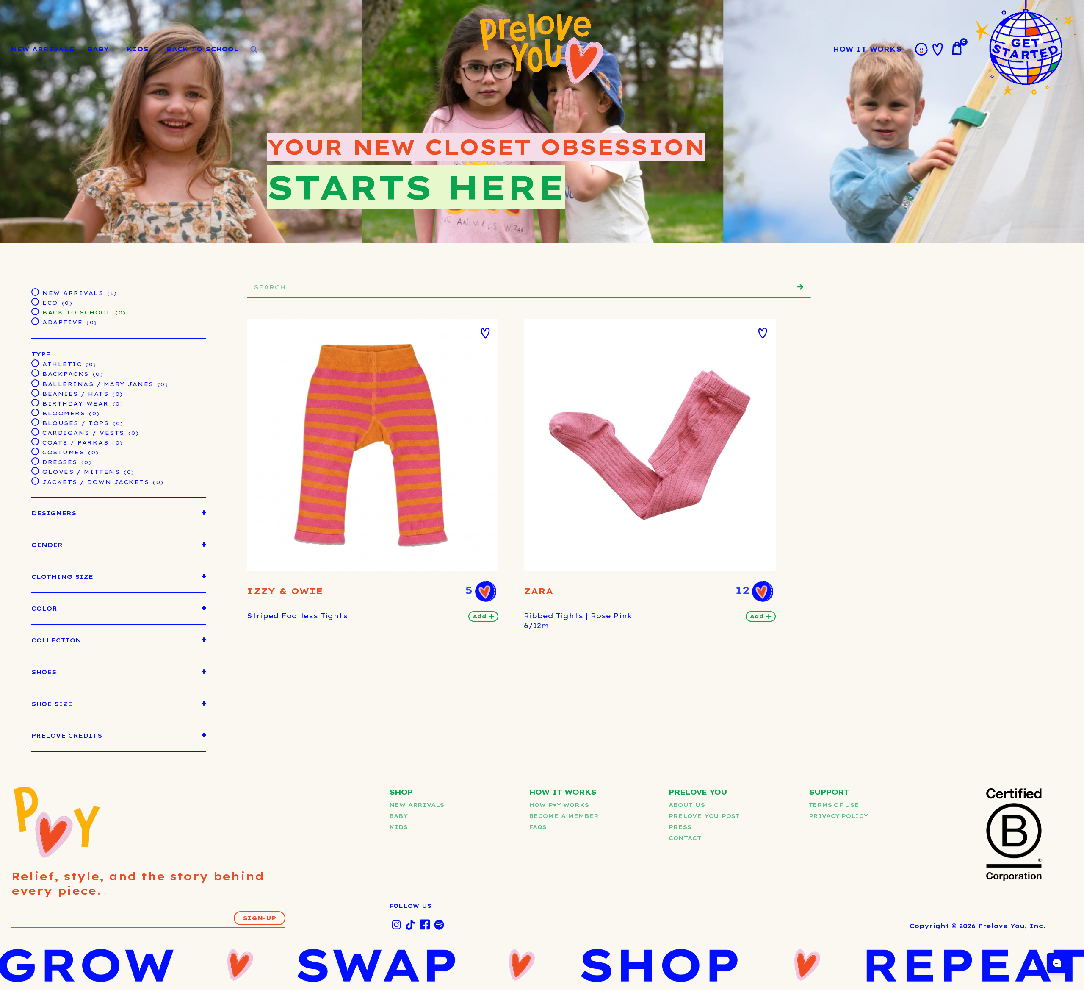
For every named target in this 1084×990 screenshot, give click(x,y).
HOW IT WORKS (867, 49)
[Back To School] (34, 311)
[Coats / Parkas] (34, 441)
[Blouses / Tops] (34, 421)
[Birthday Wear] (34, 402)
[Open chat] (1057, 963)
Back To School (202, 49)
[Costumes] (34, 451)
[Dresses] (34, 460)
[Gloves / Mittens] (34, 470)
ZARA (538, 591)
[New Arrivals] (34, 291)
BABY (98, 49)
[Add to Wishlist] (485, 333)
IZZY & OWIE (285, 591)
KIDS (138, 49)
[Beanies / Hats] (34, 392)
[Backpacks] (34, 372)
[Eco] (34, 301)
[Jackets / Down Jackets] (34, 480)
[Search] (800, 287)
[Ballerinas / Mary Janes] (34, 382)
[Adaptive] (34, 320)
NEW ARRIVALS (43, 49)
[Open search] (253, 49)
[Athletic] (34, 362)
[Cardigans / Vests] (34, 431)
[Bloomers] (34, 412)
